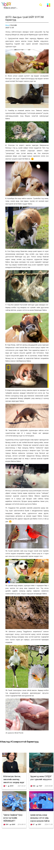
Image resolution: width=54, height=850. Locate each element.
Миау (7, 25)
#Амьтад (5, 741)
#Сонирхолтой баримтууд (24, 741)
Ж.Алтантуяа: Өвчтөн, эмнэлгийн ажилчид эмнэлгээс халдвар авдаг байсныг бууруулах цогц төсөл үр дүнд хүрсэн (13, 782)
